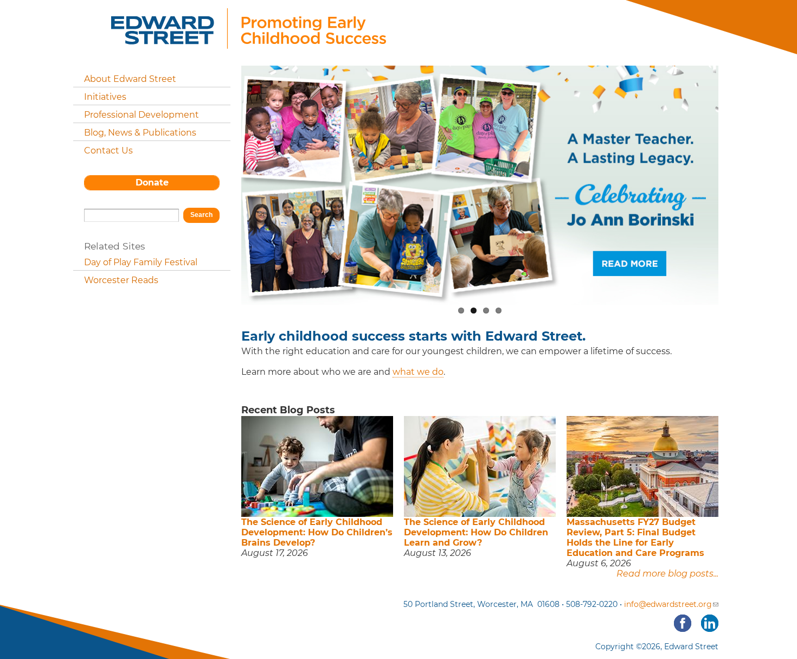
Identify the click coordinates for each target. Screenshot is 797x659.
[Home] (248, 42)
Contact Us (108, 150)
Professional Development (141, 115)
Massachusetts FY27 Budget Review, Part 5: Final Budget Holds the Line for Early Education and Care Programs (635, 537)
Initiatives (105, 97)
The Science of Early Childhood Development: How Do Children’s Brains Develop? (317, 532)
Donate (152, 182)
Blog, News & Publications (140, 132)
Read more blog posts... (667, 573)
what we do (418, 372)
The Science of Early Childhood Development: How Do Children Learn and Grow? (476, 532)
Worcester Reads (121, 280)
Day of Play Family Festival (140, 262)
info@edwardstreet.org (668, 604)
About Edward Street (130, 79)
